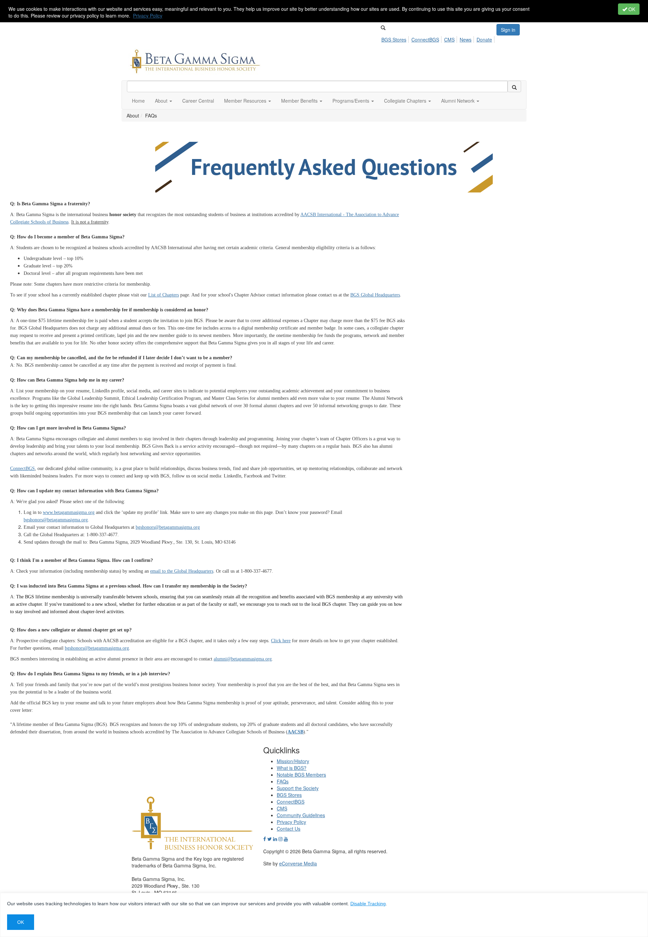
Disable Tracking (368, 903)
